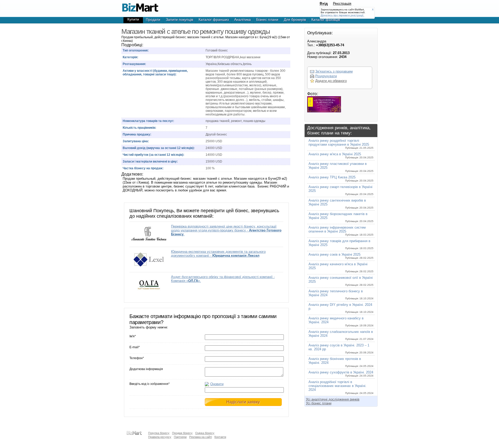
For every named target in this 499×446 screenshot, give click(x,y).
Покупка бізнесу (158, 433)
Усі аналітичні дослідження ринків (332, 399)
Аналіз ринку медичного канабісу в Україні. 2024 (340, 321)
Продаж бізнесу (182, 433)
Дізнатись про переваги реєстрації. (342, 15)
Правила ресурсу (159, 436)
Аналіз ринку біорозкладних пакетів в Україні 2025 (340, 217)
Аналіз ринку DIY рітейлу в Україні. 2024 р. (340, 308)
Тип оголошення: (136, 50)
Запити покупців (179, 19)
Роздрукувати (326, 76)
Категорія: (130, 57)
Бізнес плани (267, 19)
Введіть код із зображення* (149, 384)
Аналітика (242, 19)
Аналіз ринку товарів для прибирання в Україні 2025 (340, 244)
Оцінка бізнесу (204, 433)
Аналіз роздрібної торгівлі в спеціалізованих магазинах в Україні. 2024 (340, 387)
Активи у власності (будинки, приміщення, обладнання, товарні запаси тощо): (155, 72)
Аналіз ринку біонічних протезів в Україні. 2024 (340, 362)
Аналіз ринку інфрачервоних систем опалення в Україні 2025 (340, 230)
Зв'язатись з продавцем (334, 71)
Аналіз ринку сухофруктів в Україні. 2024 (340, 373)
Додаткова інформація (146, 369)
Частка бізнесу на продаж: (143, 168)
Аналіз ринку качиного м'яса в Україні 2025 (340, 267)
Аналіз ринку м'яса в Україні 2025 (340, 155)
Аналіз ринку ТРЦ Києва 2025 (340, 178)
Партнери (180, 436)
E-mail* (134, 347)
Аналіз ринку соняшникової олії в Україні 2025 (340, 281)
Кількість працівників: (139, 128)
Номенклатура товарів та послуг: (148, 121)
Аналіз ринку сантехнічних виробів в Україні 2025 (340, 203)
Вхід (324, 3)
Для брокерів (295, 19)
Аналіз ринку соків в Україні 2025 (340, 256)
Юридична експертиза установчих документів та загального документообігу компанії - (218, 253)
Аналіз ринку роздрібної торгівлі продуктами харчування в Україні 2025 (340, 144)
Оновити (217, 384)
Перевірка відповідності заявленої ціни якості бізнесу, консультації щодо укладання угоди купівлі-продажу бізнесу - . (226, 230)
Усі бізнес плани (318, 403)
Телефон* (136, 358)
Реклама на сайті (200, 436)
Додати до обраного (331, 81)
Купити (133, 19)
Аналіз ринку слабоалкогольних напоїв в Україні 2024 (340, 335)
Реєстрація (342, 3)
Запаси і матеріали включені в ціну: (150, 161)
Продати (153, 19)
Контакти (220, 436)
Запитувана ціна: (136, 141)
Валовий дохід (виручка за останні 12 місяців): (159, 148)
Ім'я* (132, 336)
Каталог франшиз (214, 19)
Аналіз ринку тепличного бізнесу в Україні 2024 (340, 294)
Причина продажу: (137, 134)
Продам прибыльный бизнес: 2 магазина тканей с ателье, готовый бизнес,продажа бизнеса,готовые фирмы (140, 5)
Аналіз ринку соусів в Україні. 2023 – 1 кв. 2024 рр (340, 348)
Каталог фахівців (325, 19)
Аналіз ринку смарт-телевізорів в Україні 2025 (340, 190)
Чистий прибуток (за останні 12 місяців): (153, 155)
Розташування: (134, 64)
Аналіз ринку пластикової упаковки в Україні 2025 (340, 167)
